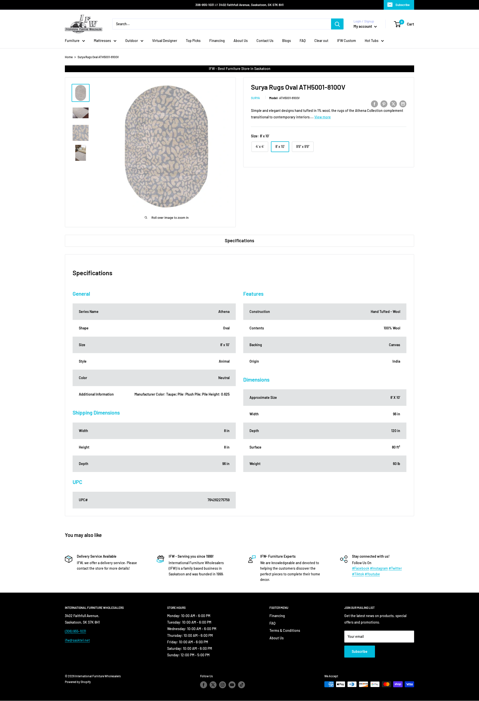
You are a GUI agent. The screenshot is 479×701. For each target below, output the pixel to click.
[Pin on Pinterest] (383, 103)
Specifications (239, 240)
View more (322, 117)
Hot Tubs (371, 40)
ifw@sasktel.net (77, 640)
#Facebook (360, 568)
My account (363, 26)
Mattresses (102, 40)
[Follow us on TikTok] (241, 684)
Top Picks (193, 40)
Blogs (286, 40)
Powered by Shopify (78, 682)
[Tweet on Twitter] (393, 103)
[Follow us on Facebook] (203, 684)
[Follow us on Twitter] (213, 684)
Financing (217, 40)
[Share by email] (402, 103)
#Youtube (372, 574)
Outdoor (131, 40)
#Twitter (395, 568)
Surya (255, 98)
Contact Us (264, 40)
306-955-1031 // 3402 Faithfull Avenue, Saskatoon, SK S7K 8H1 (239, 5)
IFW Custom (346, 40)
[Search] (337, 23)
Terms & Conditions (284, 630)
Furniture (72, 40)
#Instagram (379, 568)
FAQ (303, 40)
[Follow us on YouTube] (232, 684)
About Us (241, 40)
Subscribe (402, 5)
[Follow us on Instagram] (222, 684)
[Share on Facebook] (374, 103)
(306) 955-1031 (75, 631)
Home (69, 57)
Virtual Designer (164, 40)
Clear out (321, 40)
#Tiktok (358, 574)
